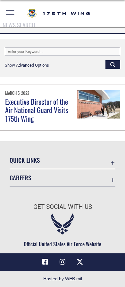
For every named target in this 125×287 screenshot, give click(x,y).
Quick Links (25, 160)
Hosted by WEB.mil (62, 278)
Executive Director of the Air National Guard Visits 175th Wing (36, 110)
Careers (20, 177)
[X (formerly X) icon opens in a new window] (80, 262)
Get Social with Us (62, 206)
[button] (10, 13)
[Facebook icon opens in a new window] (45, 262)
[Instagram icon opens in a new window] (62, 262)
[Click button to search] (112, 64)
